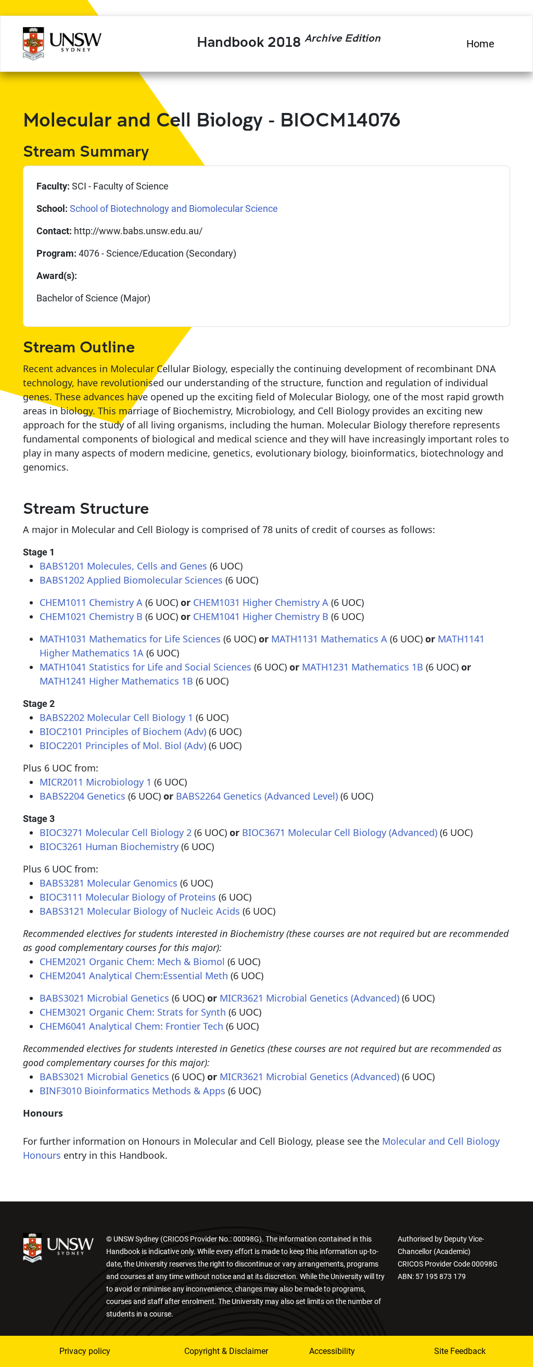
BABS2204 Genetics (82, 796)
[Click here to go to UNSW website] (58, 1247)
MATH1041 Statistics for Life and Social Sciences (145, 667)
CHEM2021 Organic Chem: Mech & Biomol (132, 961)
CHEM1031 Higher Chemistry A (260, 602)
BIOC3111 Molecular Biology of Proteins (128, 897)
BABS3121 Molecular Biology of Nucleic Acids (140, 911)
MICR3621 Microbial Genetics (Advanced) (309, 998)
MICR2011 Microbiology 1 (95, 782)
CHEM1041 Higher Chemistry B (260, 616)
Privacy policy (84, 1351)
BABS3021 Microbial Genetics (104, 998)
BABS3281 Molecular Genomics (108, 883)
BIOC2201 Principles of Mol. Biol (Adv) (123, 745)
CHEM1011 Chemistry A (91, 602)
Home (480, 43)
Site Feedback (460, 1351)
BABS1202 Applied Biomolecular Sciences (131, 580)
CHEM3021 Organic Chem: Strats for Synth (133, 1012)
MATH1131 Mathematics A (329, 638)
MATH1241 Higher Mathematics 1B (116, 681)
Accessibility (332, 1351)
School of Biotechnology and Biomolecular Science (174, 208)
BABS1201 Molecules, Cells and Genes (123, 566)
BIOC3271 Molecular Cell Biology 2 (116, 832)
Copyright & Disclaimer (211, 1351)
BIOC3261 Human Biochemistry (109, 846)
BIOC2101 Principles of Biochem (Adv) (123, 731)
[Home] (62, 42)
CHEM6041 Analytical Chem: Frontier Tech (131, 1026)
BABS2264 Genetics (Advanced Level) (257, 796)
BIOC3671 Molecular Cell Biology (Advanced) (339, 832)
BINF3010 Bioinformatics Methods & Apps (132, 1090)
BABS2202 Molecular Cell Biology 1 (116, 717)
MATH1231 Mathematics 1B (362, 667)
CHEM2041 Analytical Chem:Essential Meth (134, 975)
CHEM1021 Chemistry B (91, 616)
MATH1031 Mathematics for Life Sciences (130, 638)
